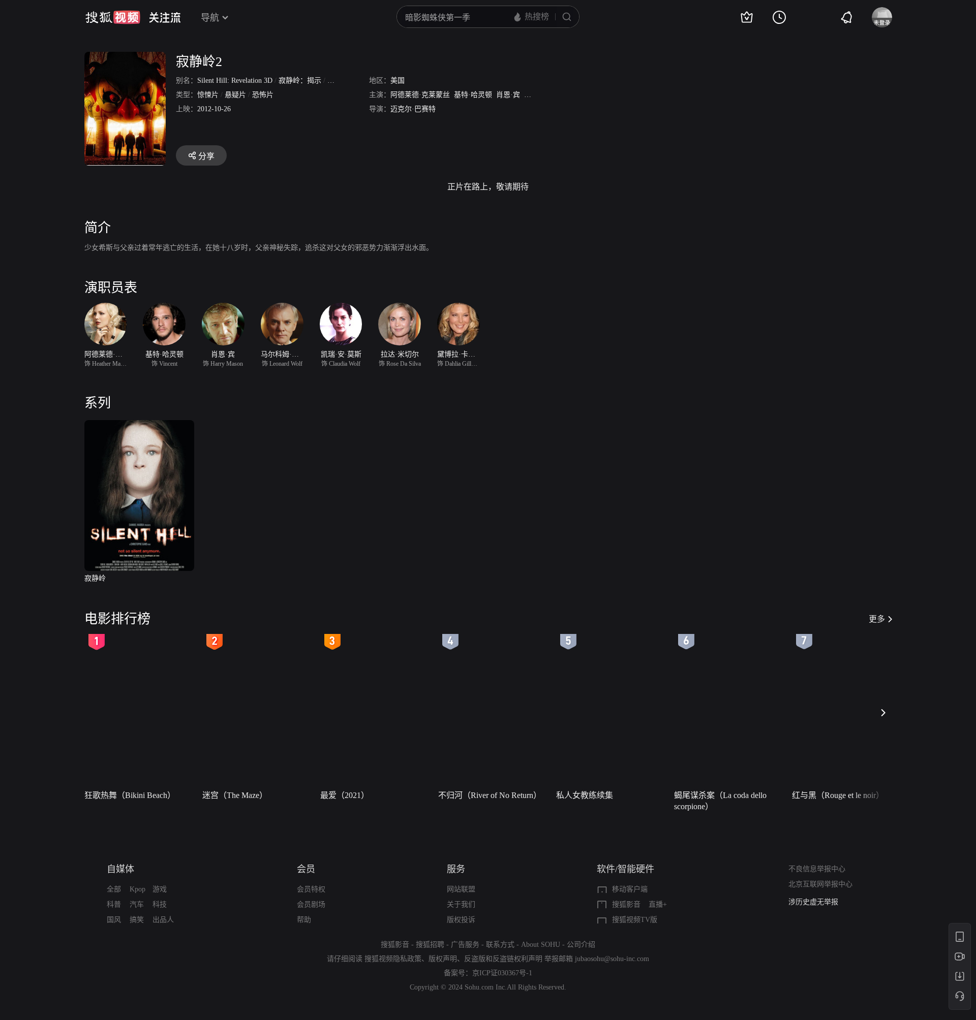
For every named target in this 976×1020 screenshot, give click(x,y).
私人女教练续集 (584, 795)
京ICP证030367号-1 (502, 973)
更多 (877, 619)
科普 (114, 904)
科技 (159, 904)
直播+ (658, 904)
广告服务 (465, 944)
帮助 (304, 919)
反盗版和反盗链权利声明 (503, 959)
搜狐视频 (112, 17)
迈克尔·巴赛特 (413, 109)
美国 (397, 80)
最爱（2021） (344, 795)
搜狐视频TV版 (634, 919)
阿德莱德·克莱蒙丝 (420, 95)
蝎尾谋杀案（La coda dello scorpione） (720, 801)
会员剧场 (311, 904)
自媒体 (120, 869)
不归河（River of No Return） (489, 795)
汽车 (137, 904)
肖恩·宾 (508, 95)
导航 (210, 17)
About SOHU (540, 944)
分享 (206, 156)
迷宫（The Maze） (234, 795)
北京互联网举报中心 (820, 884)
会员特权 (311, 889)
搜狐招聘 (430, 944)
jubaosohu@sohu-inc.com (612, 959)
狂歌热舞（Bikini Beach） (129, 795)
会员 (306, 869)
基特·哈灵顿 (473, 95)
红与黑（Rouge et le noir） (838, 795)
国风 (114, 919)
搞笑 (137, 919)
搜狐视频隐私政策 (392, 959)
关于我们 (461, 904)
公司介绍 (581, 944)
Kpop (137, 889)
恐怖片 (262, 95)
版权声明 (443, 959)
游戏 (159, 889)
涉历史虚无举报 (813, 902)
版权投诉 (461, 919)
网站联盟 (461, 889)
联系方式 (500, 944)
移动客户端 (630, 889)
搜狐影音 (626, 904)
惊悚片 (208, 95)
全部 (114, 889)
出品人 (163, 919)
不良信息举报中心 (816, 869)
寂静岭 (95, 578)
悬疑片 (235, 95)
